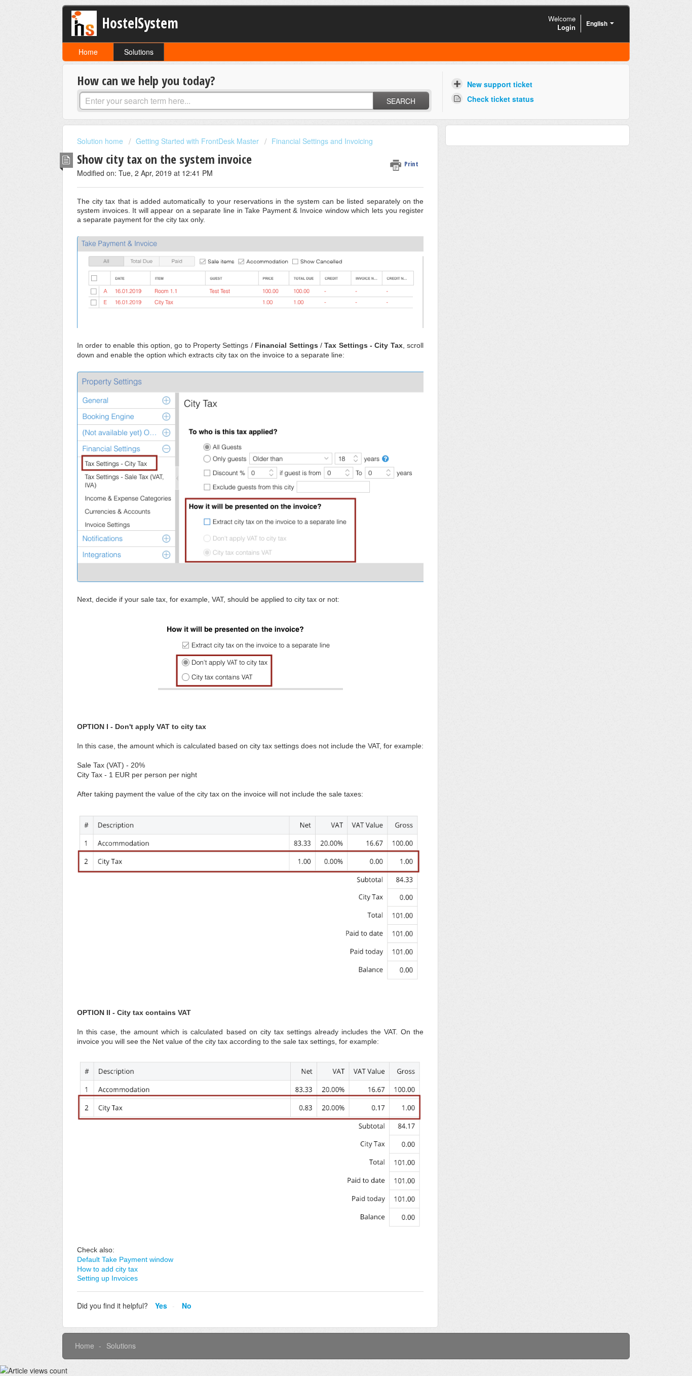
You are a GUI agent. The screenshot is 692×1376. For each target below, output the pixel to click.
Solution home (101, 141)
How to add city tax (107, 1269)
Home (88, 52)
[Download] (327, 571)
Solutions (138, 52)
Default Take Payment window (125, 1259)
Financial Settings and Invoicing (322, 141)
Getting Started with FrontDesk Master (197, 141)
